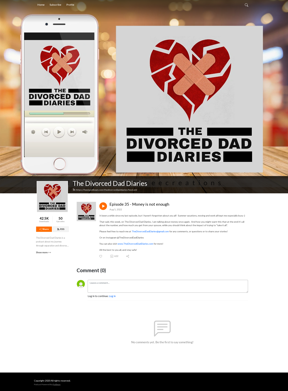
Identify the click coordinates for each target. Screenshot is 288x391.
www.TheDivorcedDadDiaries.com (135, 243)
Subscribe (55, 4)
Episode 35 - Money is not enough (139, 204)
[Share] (128, 256)
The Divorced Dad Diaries (110, 183)
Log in (112, 295)
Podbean (56, 384)
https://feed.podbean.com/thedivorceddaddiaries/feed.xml (106, 189)
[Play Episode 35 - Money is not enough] (103, 206)
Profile (70, 4)
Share (45, 229)
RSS (62, 229)
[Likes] (101, 256)
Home (40, 4)
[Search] (247, 4)
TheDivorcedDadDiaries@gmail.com (150, 231)
